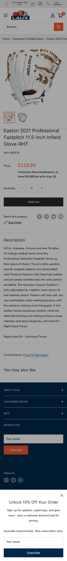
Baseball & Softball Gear (28, 39)
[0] (60, 15)
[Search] (58, 27)
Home (5, 39)
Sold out (33, 202)
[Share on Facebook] (39, 216)
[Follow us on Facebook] (6, 480)
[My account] (53, 15)
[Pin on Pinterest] (46, 216)
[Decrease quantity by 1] (22, 188)
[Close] (61, 495)
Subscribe (33, 553)
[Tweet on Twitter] (53, 216)
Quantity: (10, 188)
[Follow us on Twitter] (13, 480)
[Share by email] (60, 216)
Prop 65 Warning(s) (35, 355)
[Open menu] (5, 15)
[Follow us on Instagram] (20, 480)
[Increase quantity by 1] (42, 188)
